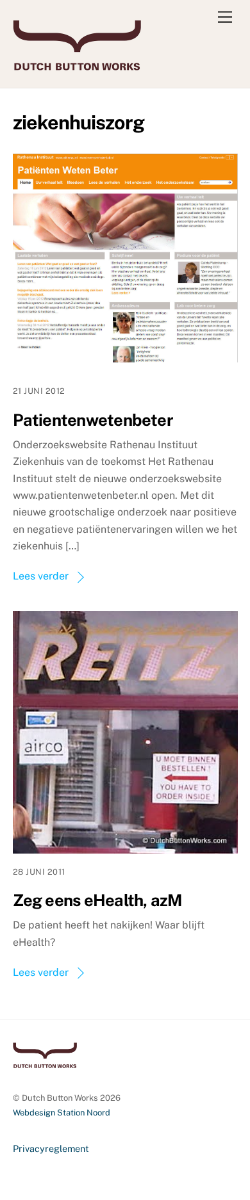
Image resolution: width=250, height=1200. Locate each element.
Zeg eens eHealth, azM (97, 900)
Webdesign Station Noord (61, 1112)
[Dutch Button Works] (77, 65)
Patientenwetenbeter (93, 420)
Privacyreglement (51, 1148)
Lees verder (41, 576)
